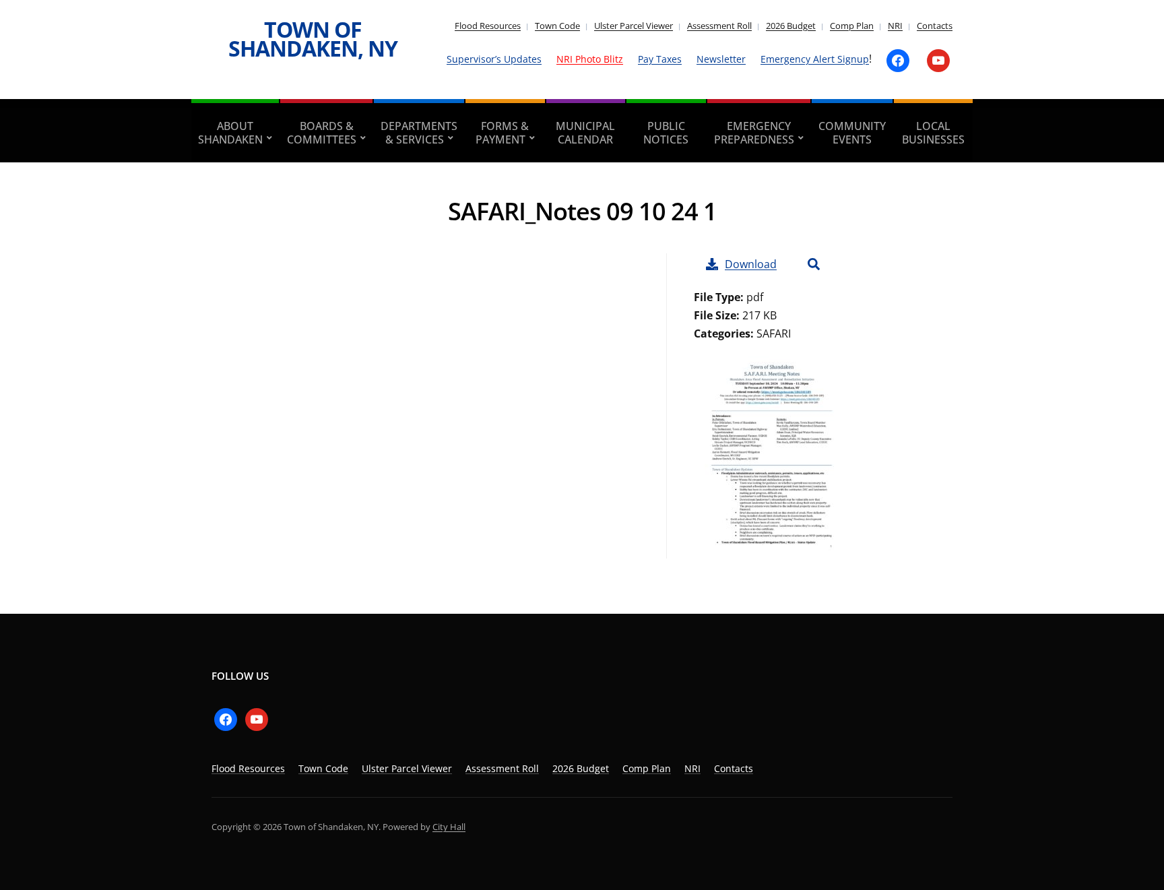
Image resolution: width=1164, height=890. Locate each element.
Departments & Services (419, 133)
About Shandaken (230, 133)
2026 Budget (791, 26)
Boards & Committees (321, 133)
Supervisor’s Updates (494, 59)
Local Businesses (933, 133)
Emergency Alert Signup (815, 59)
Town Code (557, 26)
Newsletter (721, 59)
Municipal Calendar (585, 133)
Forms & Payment (502, 133)
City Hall (448, 827)
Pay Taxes (660, 59)
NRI (895, 26)
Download (751, 264)
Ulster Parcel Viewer (633, 26)
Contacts (934, 26)
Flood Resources (488, 26)
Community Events (852, 133)
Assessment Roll (719, 26)
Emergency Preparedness (754, 133)
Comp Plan (852, 26)
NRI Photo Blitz (589, 59)
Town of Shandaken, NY (312, 39)
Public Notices (665, 133)
